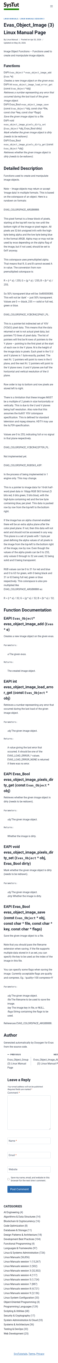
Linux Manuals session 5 (17, 1279)
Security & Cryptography (17, 1315)
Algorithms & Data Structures (19, 1216)
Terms (31, 1353)
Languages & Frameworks (18, 1248)
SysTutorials (20, 1353)
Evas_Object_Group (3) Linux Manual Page (17, 1061)
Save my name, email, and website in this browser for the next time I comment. (30, 1179)
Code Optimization (14, 1225)
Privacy (40, 1353)
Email (13, 1155)
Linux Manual (12, 39)
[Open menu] (51, 6)
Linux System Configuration (19, 1297)
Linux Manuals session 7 (17, 1284)
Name (13, 1140)
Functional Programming (17, 1243)
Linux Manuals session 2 (17, 1266)
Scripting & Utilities (14, 1311)
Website (13, 1169)
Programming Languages (18, 1306)
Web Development (14, 1333)
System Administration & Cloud (21, 1320)
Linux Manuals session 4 (17, 1275)
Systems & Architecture (16, 1324)
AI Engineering (11, 1212)
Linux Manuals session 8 (17, 1288)
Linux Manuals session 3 (32, 19)
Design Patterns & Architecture (20, 1234)
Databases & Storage (15, 1230)
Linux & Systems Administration (21, 1252)
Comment (13, 1092)
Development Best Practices (19, 1239)
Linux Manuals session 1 (17, 1261)
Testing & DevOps (13, 1329)
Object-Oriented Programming (20, 1302)
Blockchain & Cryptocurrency (19, 1221)
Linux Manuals (11, 19)
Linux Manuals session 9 (17, 1293)
